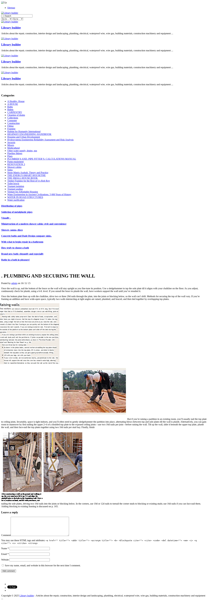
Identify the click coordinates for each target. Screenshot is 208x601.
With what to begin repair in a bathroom (22, 242)
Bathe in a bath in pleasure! (15, 259)
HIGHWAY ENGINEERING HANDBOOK (29, 134)
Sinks (10, 170)
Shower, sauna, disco (12, 230)
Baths (10, 106)
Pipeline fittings (14, 153)
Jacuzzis (11, 142)
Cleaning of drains (16, 115)
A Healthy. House (16, 101)
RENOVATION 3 (16, 164)
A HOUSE (12, 104)
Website (5, 559)
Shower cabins (14, 167)
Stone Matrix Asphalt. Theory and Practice (27, 172)
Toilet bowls (13, 183)
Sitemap (11, 7)
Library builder (11, 27)
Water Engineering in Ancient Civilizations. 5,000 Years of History (39, 194)
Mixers (10, 145)
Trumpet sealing (15, 189)
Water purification (16, 200)
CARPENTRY (14, 112)
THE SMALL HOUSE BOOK (22, 178)
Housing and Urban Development (23, 137)
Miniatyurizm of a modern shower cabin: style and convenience (33, 224)
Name (5, 548)
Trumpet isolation (15, 186)
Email (5, 554)
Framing (11, 128)
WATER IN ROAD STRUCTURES (25, 197)
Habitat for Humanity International (24, 131)
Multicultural (13, 148)
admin (14, 283)
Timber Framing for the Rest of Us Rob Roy (28, 180)
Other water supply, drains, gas (22, 150)
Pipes (9, 156)
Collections (12, 117)
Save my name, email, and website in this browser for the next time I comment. (43, 565)
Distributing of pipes (11, 206)
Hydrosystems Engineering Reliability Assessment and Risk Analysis (40, 139)
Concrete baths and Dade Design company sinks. (26, 236)
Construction (13, 123)
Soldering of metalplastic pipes (16, 212)
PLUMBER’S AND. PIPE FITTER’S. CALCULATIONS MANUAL (41, 159)
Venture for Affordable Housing (22, 191)
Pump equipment (15, 161)
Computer (12, 120)
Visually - (6, 218)
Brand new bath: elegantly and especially (22, 254)
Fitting (10, 126)
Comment (6, 535)
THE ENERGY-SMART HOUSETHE (26, 175)
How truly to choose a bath (15, 247)
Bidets (10, 109)
